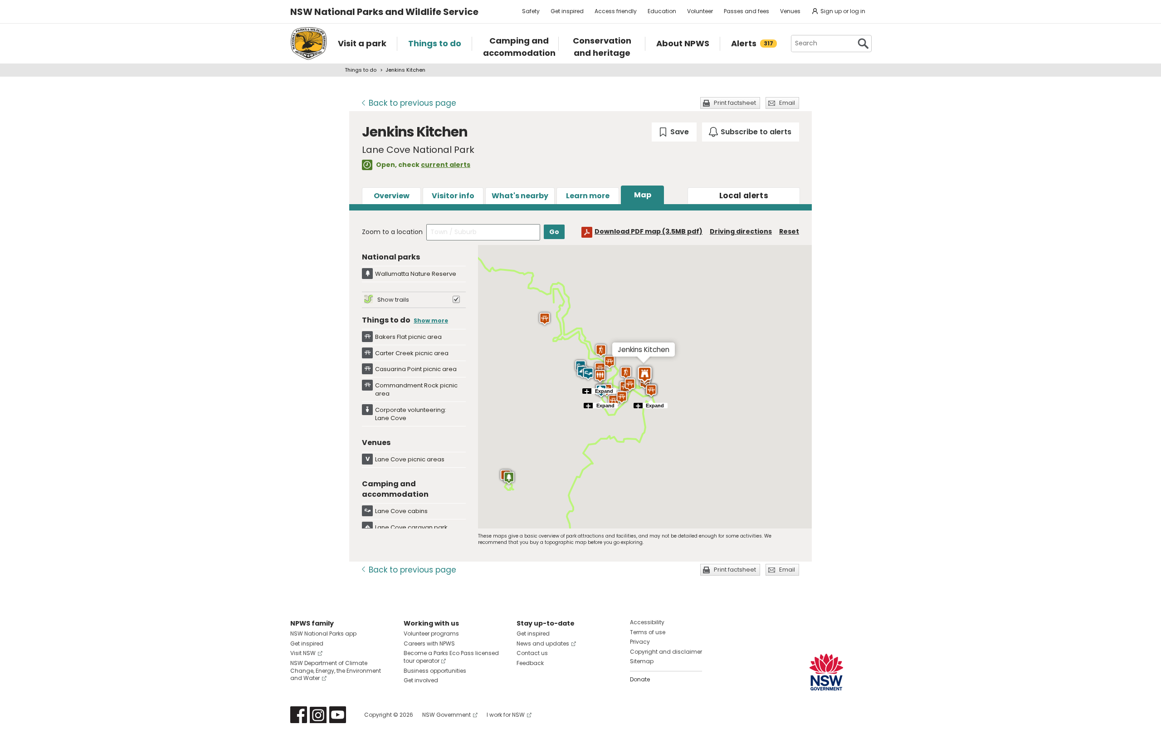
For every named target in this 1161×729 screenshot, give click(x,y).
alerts (743, 195)
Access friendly (616, 11)
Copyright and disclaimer (666, 652)
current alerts (445, 164)
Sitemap (642, 661)
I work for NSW (506, 715)
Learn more (588, 196)
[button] (625, 373)
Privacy (640, 642)
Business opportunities (435, 671)
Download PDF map (648, 231)
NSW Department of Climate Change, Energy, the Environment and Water (335, 670)
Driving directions (741, 231)
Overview (392, 196)
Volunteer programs (431, 633)
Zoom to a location (392, 231)
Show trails (393, 299)
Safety (531, 11)
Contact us (532, 653)
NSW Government (446, 715)
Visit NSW (303, 653)
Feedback (530, 663)
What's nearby (520, 196)
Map (642, 195)
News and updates (543, 643)
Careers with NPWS (429, 643)
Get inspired (567, 11)
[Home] (308, 43)
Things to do (360, 69)
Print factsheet (735, 102)
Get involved (421, 680)
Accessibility (647, 622)
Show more (431, 320)
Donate (640, 679)
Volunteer (700, 11)
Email (787, 102)
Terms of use (647, 632)
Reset (789, 231)
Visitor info (453, 196)
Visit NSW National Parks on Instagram (318, 714)
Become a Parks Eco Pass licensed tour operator (451, 657)
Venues (790, 11)
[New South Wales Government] (826, 672)
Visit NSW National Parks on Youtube (337, 714)
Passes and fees (746, 11)
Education (662, 11)
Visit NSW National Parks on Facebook (298, 714)
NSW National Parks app (323, 633)
